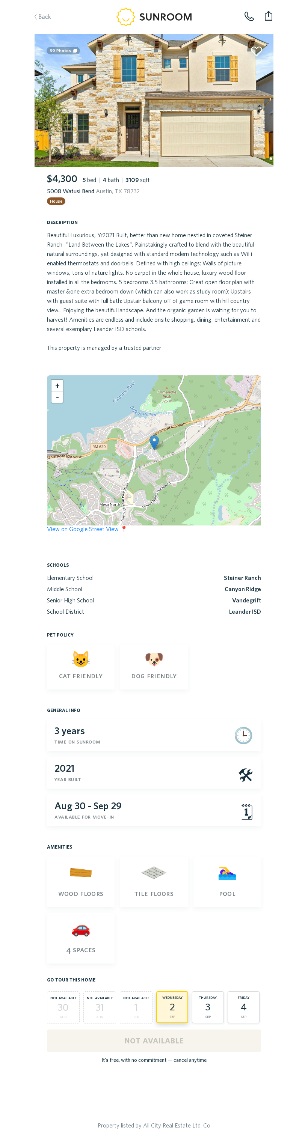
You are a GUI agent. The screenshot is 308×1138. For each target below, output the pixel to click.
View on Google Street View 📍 (87, 528)
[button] (154, 442)
